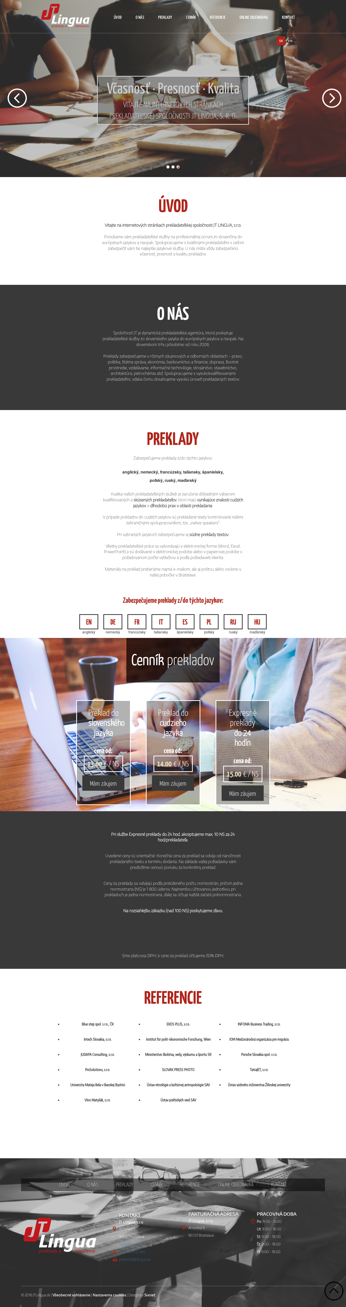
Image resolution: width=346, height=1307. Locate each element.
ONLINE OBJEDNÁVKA (253, 17)
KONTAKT (288, 17)
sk (281, 41)
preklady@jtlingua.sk (135, 1259)
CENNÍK (191, 17)
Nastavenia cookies (109, 1295)
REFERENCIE (217, 17)
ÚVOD (118, 17)
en (290, 41)
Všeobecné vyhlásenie (71, 1295)
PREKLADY (165, 17)
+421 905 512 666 (132, 1252)
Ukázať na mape (131, 1244)
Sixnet (149, 1295)
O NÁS (140, 17)
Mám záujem (103, 783)
